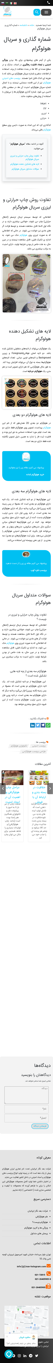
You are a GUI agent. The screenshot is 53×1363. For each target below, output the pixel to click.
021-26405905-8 (43, 1279)
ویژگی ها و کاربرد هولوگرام (36, 1228)
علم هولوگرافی (41, 1217)
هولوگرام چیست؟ (40, 1222)
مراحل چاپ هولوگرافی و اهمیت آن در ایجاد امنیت (12, 794)
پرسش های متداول (39, 1233)
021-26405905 (39, 1287)
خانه (32, 25)
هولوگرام (47, 130)
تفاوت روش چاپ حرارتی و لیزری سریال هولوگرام (24, 157)
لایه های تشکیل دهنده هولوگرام (24, 164)
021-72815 (40, 1275)
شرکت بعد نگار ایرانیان (38, 1211)
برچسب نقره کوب (39, 570)
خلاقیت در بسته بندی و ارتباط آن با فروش (39, 794)
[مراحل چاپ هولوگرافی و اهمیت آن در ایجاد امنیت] (12, 777)
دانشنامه (24, 25)
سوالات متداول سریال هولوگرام (25, 169)
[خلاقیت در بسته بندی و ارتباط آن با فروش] (39, 777)
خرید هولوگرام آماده (35, 475)
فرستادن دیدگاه (40, 1126)
